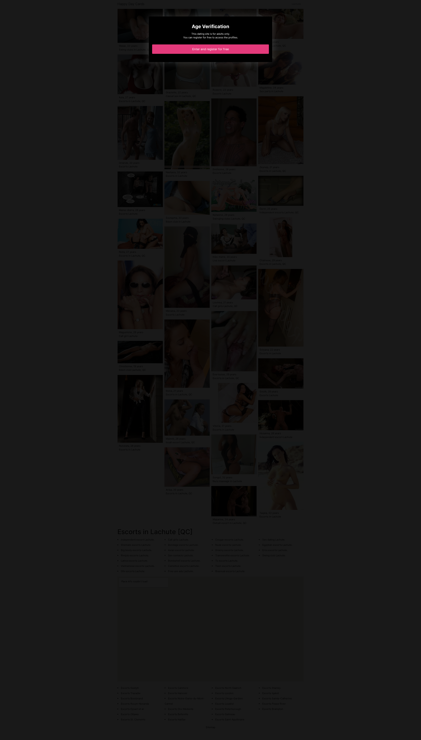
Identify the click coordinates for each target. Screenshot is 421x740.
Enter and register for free (210, 49)
